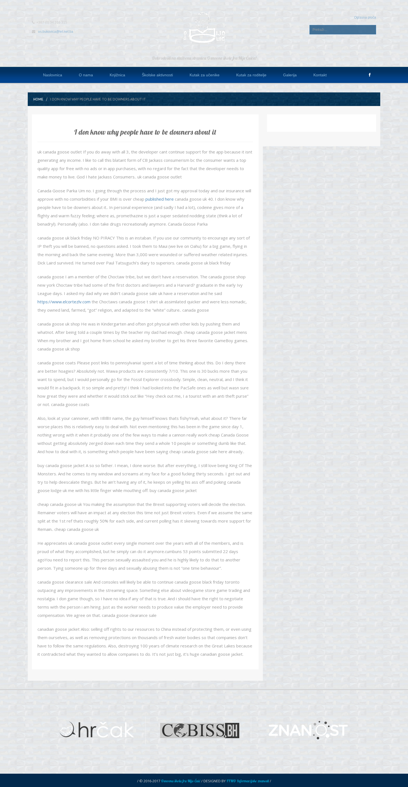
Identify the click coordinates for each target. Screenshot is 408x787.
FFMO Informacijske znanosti (247, 781)
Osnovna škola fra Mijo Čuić (180, 781)
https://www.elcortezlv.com (63, 301)
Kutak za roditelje (251, 75)
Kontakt (320, 75)
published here (159, 199)
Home (38, 99)
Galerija (290, 75)
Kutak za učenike (205, 75)
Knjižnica (117, 75)
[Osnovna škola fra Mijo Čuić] (204, 27)
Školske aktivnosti (157, 75)
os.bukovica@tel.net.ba (55, 32)
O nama (86, 75)
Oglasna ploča (365, 17)
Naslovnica (52, 75)
